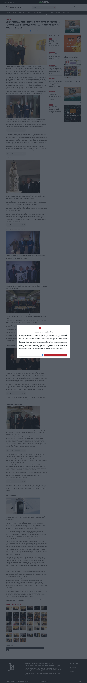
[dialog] (43, 341)
